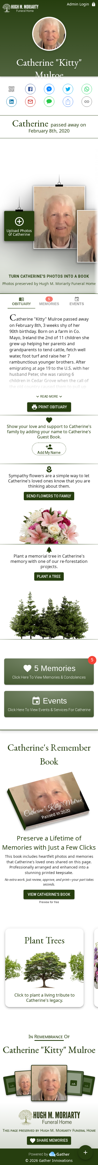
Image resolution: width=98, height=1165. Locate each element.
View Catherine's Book (49, 894)
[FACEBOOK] (30, 89)
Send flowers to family (48, 496)
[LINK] (87, 101)
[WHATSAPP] (87, 89)
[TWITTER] (68, 89)
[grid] (49, 224)
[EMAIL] (30, 101)
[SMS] (49, 101)
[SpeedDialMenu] (85, 1152)
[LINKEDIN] (11, 101)
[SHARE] (68, 101)
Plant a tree (49, 576)
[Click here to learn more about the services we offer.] (49, 1118)
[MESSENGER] (49, 89)
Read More (49, 396)
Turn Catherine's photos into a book (49, 276)
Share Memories (52, 1140)
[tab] (21, 301)
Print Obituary (52, 407)
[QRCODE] (11, 89)
